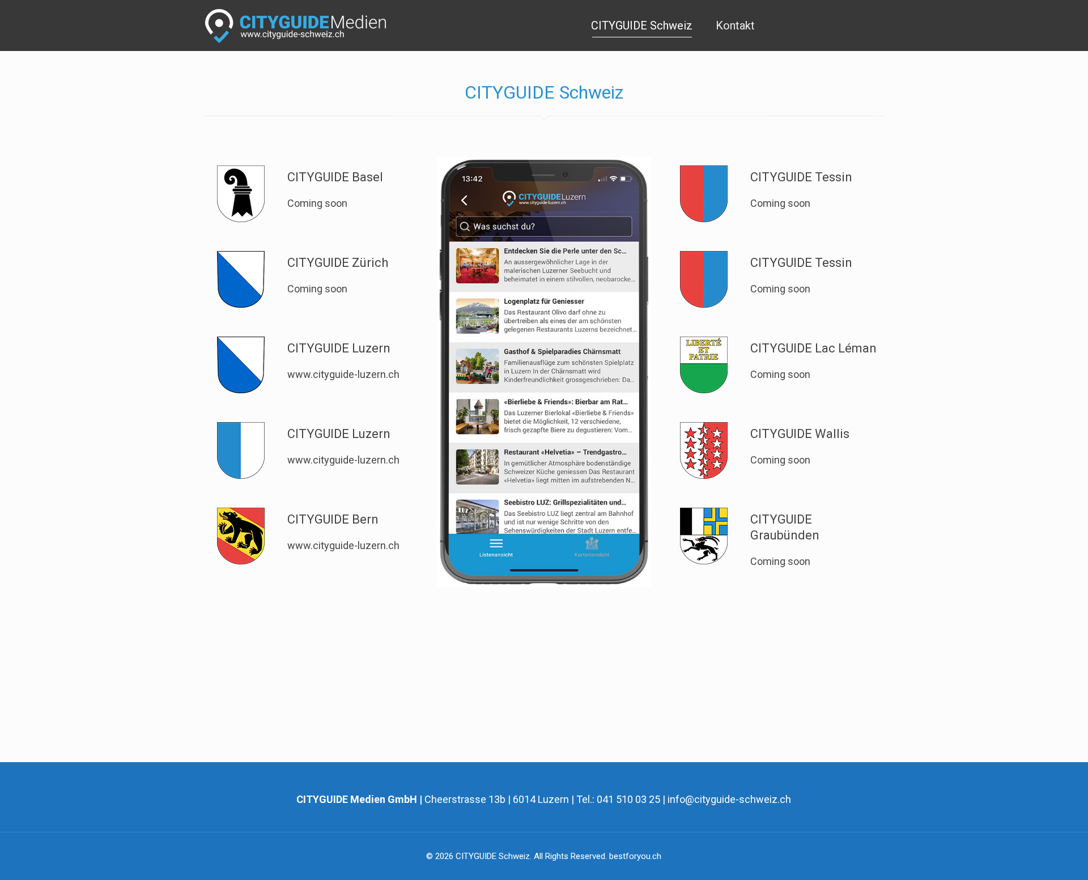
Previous (422, 371)
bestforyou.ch (635, 856)
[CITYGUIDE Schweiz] (304, 25)
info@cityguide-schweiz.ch (729, 799)
